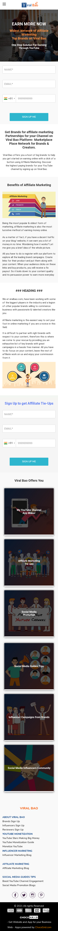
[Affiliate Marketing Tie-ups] (29, 584)
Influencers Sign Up (13, 825)
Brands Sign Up (11, 821)
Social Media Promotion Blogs (18, 885)
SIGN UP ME (29, 116)
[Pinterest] (41, 895)
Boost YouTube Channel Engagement (22, 881)
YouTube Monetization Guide (18, 842)
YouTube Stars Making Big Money (20, 838)
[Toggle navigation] (4, 4)
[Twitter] (24, 895)
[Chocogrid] (29, 918)
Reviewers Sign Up (13, 829)
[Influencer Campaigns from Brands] (29, 739)
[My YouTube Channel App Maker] (29, 533)
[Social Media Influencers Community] (29, 790)
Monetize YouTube (12, 846)
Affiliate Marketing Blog (15, 868)
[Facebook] (15, 895)
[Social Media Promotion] (29, 635)
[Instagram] (32, 895)
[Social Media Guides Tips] (29, 688)
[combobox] (9, 98)
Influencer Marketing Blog (16, 855)
